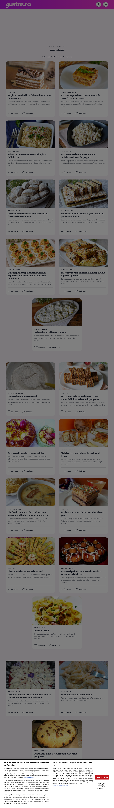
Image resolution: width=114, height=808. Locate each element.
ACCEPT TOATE (102, 777)
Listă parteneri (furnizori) (61, 786)
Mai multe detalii (29, 777)
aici (28, 794)
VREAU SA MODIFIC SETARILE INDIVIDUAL (101, 785)
